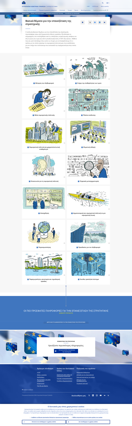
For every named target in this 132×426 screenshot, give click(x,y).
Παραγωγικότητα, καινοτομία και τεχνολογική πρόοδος (44, 280)
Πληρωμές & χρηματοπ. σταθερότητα (48, 10)
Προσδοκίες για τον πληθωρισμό (89, 247)
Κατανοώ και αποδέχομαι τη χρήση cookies (44, 421)
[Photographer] (64, 79)
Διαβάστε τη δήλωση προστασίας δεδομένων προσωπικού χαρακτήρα (50, 417)
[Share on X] (90, 22)
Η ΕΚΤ (88, 6)
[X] (89, 395)
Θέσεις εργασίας (105, 6)
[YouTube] (100, 395)
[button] (105, 3)
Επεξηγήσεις (40, 377)
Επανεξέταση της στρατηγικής (72, 13)
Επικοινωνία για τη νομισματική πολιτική (44, 181)
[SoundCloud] (104, 395)
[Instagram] (96, 395)
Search (103, 3)
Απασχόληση (44, 213)
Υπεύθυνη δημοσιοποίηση (64, 381)
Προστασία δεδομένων (83, 372)
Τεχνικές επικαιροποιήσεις (64, 378)
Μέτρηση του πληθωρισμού (44, 83)
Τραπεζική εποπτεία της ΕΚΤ (99, 10)
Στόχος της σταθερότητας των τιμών (89, 83)
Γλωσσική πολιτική (82, 383)
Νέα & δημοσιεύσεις (85, 10)
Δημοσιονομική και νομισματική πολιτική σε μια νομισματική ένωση (89, 214)
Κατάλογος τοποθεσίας (28, 389)
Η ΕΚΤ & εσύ (95, 6)
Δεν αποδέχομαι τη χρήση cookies (88, 421)
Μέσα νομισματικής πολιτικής (45, 115)
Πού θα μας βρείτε (42, 386)
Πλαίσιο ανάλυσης (89, 115)
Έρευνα (76, 10)
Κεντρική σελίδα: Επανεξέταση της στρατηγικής (67, 351)
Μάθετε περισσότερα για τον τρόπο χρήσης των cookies (87, 417)
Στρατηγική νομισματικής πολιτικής (54, 13)
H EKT (38, 372)
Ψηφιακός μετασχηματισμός (89, 181)
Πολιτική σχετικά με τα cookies (86, 377)
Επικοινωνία (40, 383)
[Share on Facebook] (95, 22)
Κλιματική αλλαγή (89, 147)
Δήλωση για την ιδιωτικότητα (85, 375)
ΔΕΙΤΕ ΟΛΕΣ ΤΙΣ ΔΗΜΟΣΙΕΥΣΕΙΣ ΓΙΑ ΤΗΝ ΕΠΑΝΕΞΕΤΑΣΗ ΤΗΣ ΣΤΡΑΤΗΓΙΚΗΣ (66, 322)
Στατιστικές (62, 10)
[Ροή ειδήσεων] (108, 395)
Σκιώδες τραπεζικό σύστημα (89, 279)
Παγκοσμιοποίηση (44, 247)
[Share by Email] (104, 22)
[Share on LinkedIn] (100, 22)
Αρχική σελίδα (25, 13)
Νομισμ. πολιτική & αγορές (29, 10)
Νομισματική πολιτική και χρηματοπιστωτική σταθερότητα (44, 148)
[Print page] (83, 22)
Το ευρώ (70, 10)
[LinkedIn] (93, 395)
